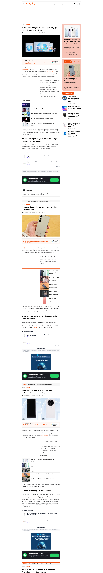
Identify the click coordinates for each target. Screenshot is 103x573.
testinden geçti (44, 435)
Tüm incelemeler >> (77, 61)
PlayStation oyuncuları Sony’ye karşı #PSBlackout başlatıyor (74, 133)
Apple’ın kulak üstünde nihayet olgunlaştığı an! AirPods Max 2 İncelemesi (70, 84)
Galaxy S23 (24, 247)
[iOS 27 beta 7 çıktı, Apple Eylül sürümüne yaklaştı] (64, 108)
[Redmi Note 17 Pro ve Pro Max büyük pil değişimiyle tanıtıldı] (72, 31)
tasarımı (39, 434)
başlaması (35, 327)
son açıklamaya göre (51, 71)
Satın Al (28, 157)
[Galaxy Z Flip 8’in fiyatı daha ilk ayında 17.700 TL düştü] (64, 124)
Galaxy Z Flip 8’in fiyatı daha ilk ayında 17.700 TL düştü (74, 125)
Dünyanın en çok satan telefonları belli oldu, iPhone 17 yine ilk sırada (71, 51)
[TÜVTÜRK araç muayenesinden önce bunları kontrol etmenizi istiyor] (64, 98)
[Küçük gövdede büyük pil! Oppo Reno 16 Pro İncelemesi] (72, 70)
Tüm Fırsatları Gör (40, 169)
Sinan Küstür (25, 32)
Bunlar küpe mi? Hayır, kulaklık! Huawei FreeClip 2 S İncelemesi (71, 88)
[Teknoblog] (30, 3)
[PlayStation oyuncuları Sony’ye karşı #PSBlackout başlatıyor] (64, 133)
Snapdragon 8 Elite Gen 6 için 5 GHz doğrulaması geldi (71, 55)
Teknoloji (27, 24)
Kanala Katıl (54, 180)
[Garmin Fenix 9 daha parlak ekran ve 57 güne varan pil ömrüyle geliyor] (64, 115)
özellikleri (47, 434)
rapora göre (52, 249)
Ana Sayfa (23, 24)
